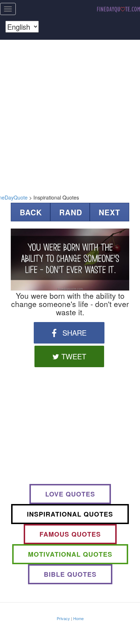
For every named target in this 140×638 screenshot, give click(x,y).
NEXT (109, 212)
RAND (70, 212)
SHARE (73, 332)
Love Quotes (70, 494)
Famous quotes (70, 534)
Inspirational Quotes (70, 514)
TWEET (72, 356)
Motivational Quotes (70, 554)
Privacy (63, 618)
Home (78, 618)
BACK (31, 212)
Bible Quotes (70, 574)
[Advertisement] (70, 115)
